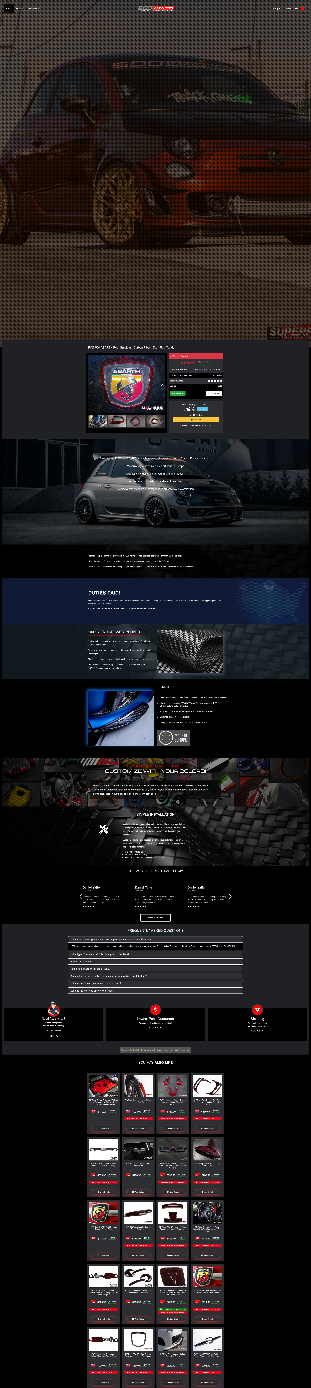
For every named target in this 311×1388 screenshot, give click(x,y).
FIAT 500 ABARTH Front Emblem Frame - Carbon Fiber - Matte (207, 1291)
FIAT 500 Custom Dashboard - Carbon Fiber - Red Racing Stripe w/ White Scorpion (104, 1292)
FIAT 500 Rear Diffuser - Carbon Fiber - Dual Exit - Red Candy (103, 1164)
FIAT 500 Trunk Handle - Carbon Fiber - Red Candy (138, 1228)
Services (21, 8)
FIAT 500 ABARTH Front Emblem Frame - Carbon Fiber (104, 1228)
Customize (35, 8)
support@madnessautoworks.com (149, 857)
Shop (10, 8)
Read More (154, 1027)
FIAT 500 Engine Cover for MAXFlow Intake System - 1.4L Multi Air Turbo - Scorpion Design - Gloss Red (103, 1102)
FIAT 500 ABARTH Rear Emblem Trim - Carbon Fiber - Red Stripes (138, 1355)
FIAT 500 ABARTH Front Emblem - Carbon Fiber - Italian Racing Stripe (207, 1355)
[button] (162, 383)
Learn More (202, 409)
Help (276, 8)
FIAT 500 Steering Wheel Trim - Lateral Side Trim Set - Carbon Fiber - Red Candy (207, 1229)
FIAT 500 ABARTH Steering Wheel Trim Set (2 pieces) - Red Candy (172, 1228)
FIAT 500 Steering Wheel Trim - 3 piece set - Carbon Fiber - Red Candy (173, 1102)
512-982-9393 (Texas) (134, 851)
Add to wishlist (214, 393)
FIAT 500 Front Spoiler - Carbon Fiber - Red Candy (172, 1355)
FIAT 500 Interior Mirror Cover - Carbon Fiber (138, 1164)
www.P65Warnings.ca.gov (180, 1050)
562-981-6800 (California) (136, 854)
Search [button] (288, 8)
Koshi (219, 385)
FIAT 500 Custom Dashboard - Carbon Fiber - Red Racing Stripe (104, 1355)
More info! (217, 375)
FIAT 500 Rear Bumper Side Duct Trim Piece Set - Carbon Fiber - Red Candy (207, 1102)
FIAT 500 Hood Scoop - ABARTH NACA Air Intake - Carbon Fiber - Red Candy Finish (173, 1292)
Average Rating (176, 380)
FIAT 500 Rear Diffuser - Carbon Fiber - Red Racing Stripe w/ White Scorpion (172, 1165)
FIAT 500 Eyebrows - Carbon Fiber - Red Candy (207, 1164)
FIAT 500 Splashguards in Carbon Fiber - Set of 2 (138, 1101)
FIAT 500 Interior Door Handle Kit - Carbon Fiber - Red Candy (138, 1291)
